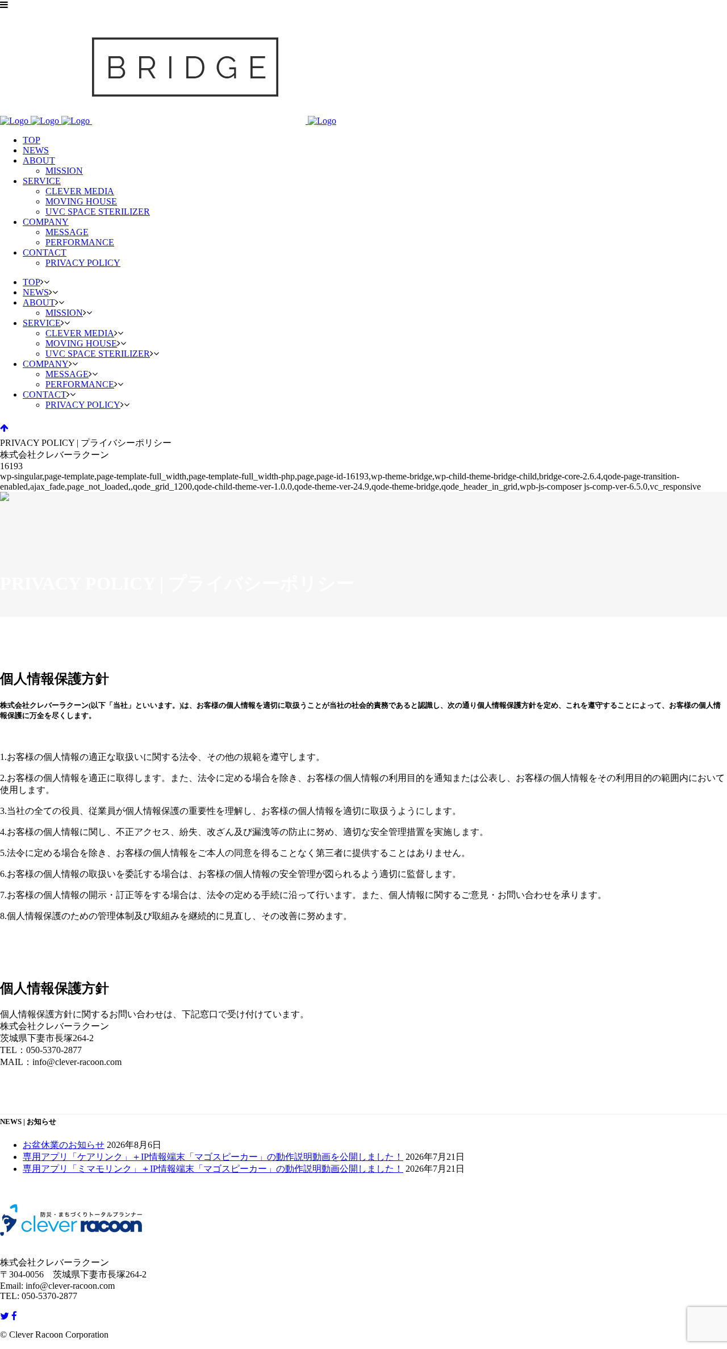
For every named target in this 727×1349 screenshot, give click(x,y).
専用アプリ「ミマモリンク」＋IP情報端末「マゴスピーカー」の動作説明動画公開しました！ (213, 1168)
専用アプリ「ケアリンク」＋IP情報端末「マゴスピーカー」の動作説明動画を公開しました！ (213, 1157)
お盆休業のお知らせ (64, 1145)
